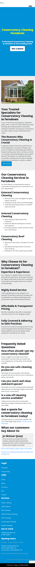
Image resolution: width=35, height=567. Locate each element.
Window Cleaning (6, 525)
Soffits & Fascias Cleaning (9, 514)
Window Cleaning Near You (10, 546)
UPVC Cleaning (6, 518)
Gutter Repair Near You (8, 548)
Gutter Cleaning (6, 503)
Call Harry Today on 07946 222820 (17, 565)
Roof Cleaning (5, 510)
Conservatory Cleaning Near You (11, 550)
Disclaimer (4, 468)
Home (3, 480)
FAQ (2, 491)
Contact (3, 495)
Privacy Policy (5, 471)
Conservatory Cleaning (8, 522)
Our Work (4, 487)
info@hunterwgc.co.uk (8, 533)
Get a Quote (17, 48)
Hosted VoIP (30, 559)
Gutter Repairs (6, 506)
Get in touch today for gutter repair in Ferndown (16, 448)
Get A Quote (6, 164)
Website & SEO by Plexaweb (15, 559)
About (3, 483)
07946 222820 (5, 535)
